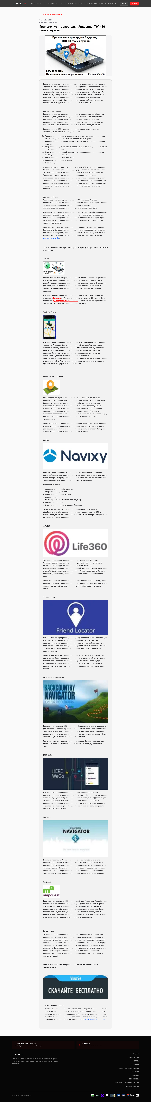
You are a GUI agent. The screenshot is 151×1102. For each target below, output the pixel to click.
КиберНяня (69, 4)
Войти (134, 4)
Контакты (112, 4)
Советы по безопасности (95, 4)
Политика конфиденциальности (127, 1082)
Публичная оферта (131, 1086)
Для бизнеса (49, 4)
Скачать (79, 4)
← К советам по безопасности (50, 14)
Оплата (59, 4)
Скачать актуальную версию (92, 1019)
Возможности (36, 4)
